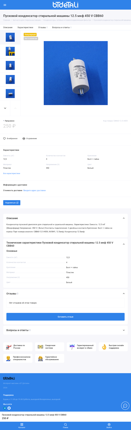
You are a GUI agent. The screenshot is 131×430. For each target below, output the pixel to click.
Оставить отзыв (65, 317)
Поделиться (10, 203)
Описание (7, 27)
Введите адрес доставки (34, 190)
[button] (5, 108)
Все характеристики (11, 173)
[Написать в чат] (125, 406)
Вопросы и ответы (62, 27)
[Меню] (5, 5)
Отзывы (43, 27)
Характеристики (25, 27)
